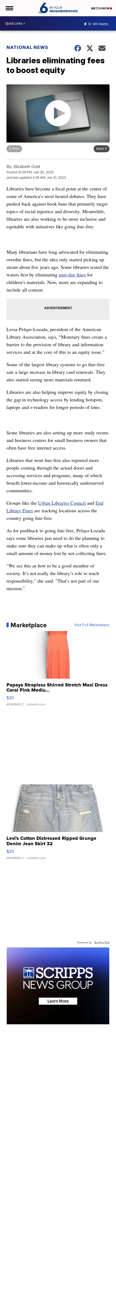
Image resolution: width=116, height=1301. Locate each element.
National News (27, 47)
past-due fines (72, 274)
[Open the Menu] (9, 8)
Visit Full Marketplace (92, 625)
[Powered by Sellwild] (102, 943)
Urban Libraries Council (62, 503)
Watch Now (100, 8)
